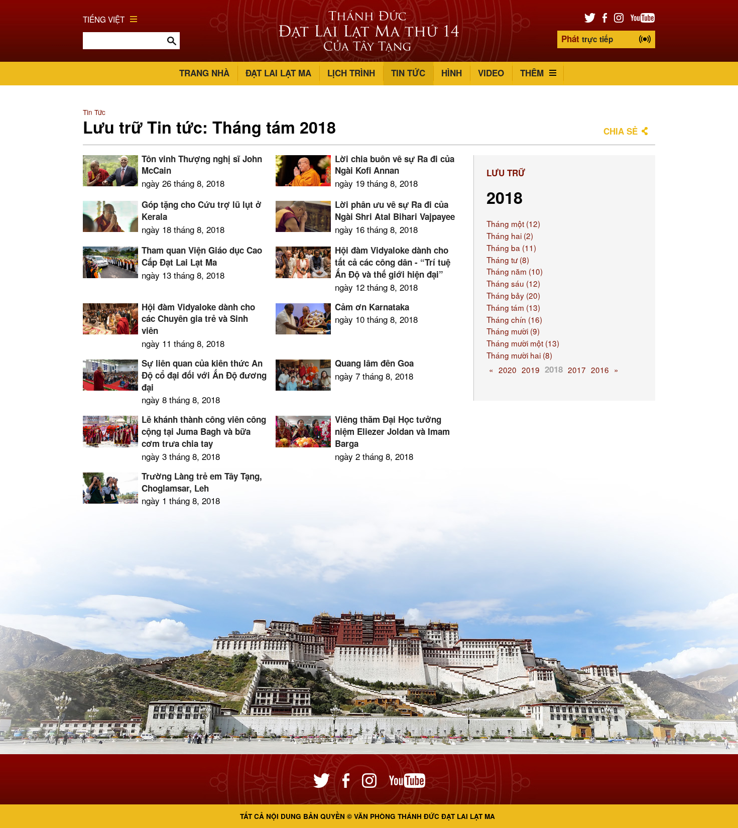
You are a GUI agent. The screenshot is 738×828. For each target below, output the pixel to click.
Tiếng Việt (104, 19)
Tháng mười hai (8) (519, 355)
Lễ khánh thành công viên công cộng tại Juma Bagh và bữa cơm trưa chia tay (204, 431)
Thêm (532, 73)
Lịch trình (351, 73)
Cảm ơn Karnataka (372, 307)
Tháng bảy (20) (513, 295)
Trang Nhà (204, 73)
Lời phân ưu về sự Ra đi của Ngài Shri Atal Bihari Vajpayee (395, 210)
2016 (600, 369)
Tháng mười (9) (513, 330)
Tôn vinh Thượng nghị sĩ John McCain (202, 165)
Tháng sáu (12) (513, 283)
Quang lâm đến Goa (374, 363)
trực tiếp (587, 39)
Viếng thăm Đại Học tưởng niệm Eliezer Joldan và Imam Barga (392, 431)
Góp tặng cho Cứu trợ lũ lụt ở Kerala (202, 210)
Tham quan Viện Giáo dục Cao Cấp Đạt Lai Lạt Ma (202, 256)
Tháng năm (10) (514, 271)
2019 (531, 369)
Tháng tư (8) (507, 259)
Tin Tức (408, 73)
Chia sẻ (620, 131)
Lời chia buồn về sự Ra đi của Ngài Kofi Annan (394, 165)
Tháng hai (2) (509, 235)
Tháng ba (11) (511, 247)
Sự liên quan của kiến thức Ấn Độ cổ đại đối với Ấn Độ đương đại (204, 375)
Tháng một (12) (513, 223)
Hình (451, 73)
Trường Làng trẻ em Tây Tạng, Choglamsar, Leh (202, 482)
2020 (508, 369)
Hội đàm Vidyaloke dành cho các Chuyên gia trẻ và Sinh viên (198, 319)
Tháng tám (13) (513, 307)
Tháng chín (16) (514, 319)
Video (491, 73)
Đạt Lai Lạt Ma (278, 73)
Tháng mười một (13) (522, 342)
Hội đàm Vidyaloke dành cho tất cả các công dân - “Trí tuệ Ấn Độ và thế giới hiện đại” (392, 262)
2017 (577, 369)
